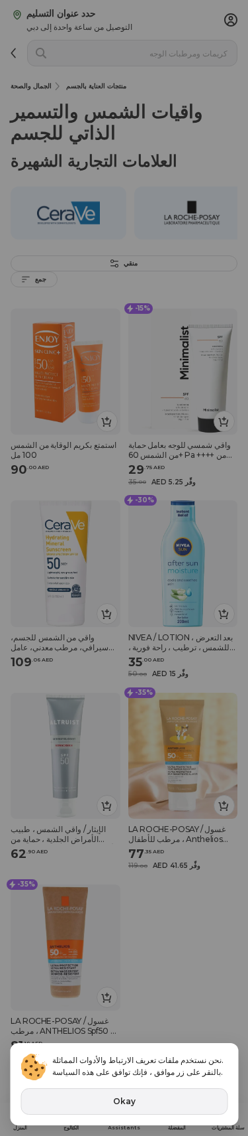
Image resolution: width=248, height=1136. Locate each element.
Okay (124, 1101)
